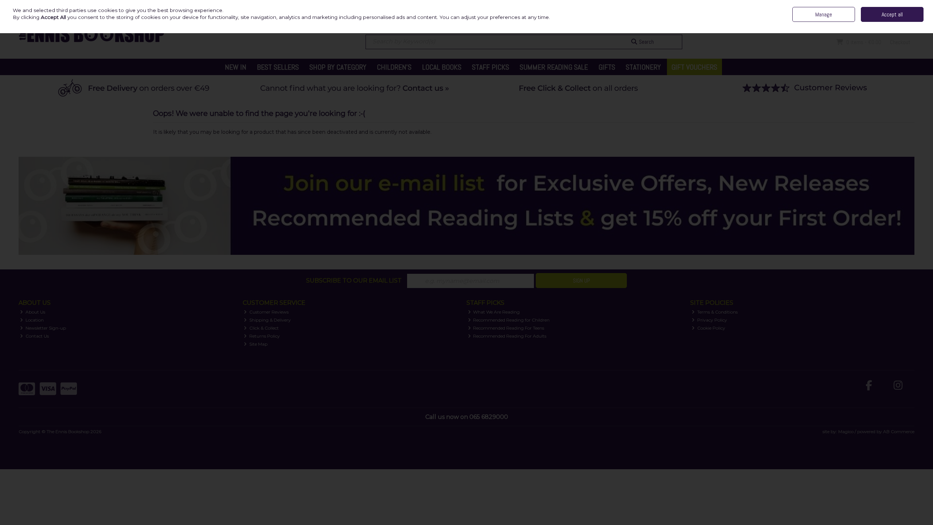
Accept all (892, 14)
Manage (823, 14)
